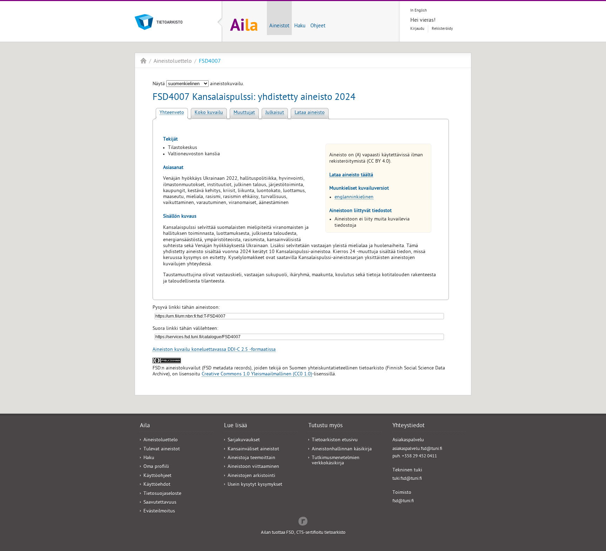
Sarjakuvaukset (244, 440)
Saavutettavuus (159, 503)
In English (418, 11)
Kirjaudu (417, 29)
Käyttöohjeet (157, 476)
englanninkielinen (354, 197)
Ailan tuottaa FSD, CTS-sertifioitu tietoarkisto (303, 533)
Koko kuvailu (209, 113)
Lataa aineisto (310, 113)
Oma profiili (156, 467)
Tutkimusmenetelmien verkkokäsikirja (335, 461)
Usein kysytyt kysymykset (255, 485)
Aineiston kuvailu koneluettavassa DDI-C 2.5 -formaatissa (214, 350)
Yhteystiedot (408, 426)
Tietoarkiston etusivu (335, 440)
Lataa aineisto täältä (351, 175)
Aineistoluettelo (173, 62)
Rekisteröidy (442, 29)
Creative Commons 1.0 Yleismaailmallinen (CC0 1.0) (257, 374)
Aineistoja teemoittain (251, 458)
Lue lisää (235, 426)
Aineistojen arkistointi (251, 476)
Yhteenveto (172, 113)
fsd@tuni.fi (403, 501)
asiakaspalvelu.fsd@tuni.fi (417, 449)
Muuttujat (244, 113)
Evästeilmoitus (159, 512)
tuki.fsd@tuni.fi (407, 479)
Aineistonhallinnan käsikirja (342, 450)
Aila (143, 60)
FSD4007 (210, 62)
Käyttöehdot (156, 485)
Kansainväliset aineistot (253, 450)
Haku (299, 26)
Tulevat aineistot (161, 450)
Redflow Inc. (303, 520)
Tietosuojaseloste (162, 494)
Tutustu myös (325, 426)
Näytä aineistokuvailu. (198, 84)
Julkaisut (274, 113)
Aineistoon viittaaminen (253, 467)
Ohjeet (317, 26)
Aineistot (279, 26)
